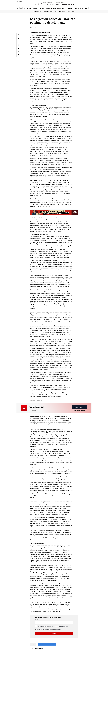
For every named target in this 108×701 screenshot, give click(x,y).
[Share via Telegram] (18, 45)
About (87, 1)
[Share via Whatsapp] (18, 41)
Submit (54, 633)
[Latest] (21, 8)
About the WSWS (62, 11)
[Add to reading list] (18, 55)
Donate (73, 11)
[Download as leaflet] (18, 51)
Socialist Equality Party (48, 11)
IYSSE (56, 11)
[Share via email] (18, 48)
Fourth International (37, 11)
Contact (83, 1)
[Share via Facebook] (18, 35)
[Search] (90, 8)
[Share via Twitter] (18, 38)
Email (36, 619)
